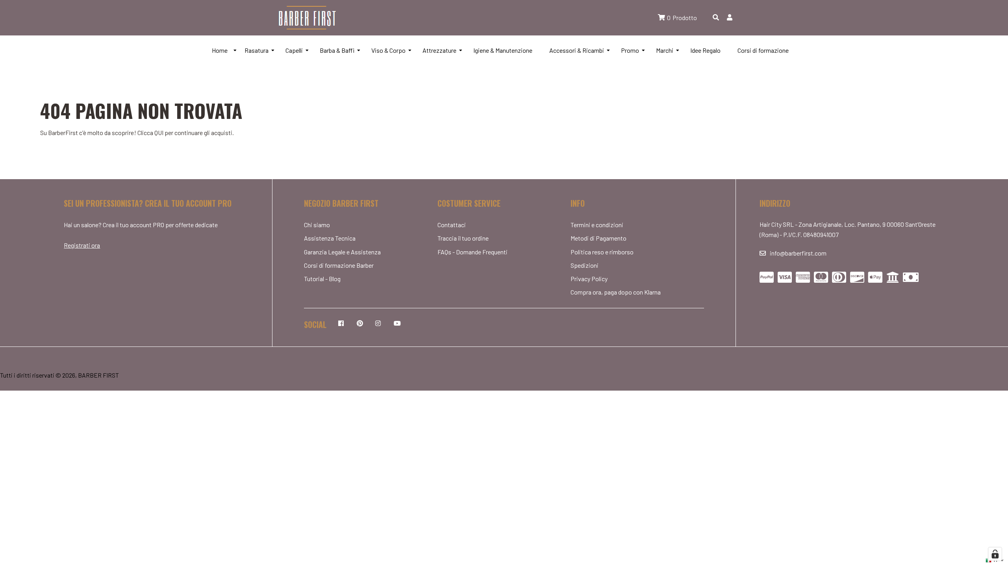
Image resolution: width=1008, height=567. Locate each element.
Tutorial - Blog (322, 278)
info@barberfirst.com (798, 253)
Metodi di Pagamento (598, 238)
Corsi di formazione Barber (339, 265)
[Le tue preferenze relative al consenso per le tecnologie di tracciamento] (995, 554)
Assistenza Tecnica (330, 238)
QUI (158, 132)
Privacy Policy (589, 278)
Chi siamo (317, 224)
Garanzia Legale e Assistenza (342, 252)
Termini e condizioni (597, 224)
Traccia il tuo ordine (463, 238)
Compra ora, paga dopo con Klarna (616, 292)
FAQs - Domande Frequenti (472, 252)
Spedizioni (584, 265)
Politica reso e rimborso (602, 252)
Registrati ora (82, 245)
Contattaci (451, 224)
